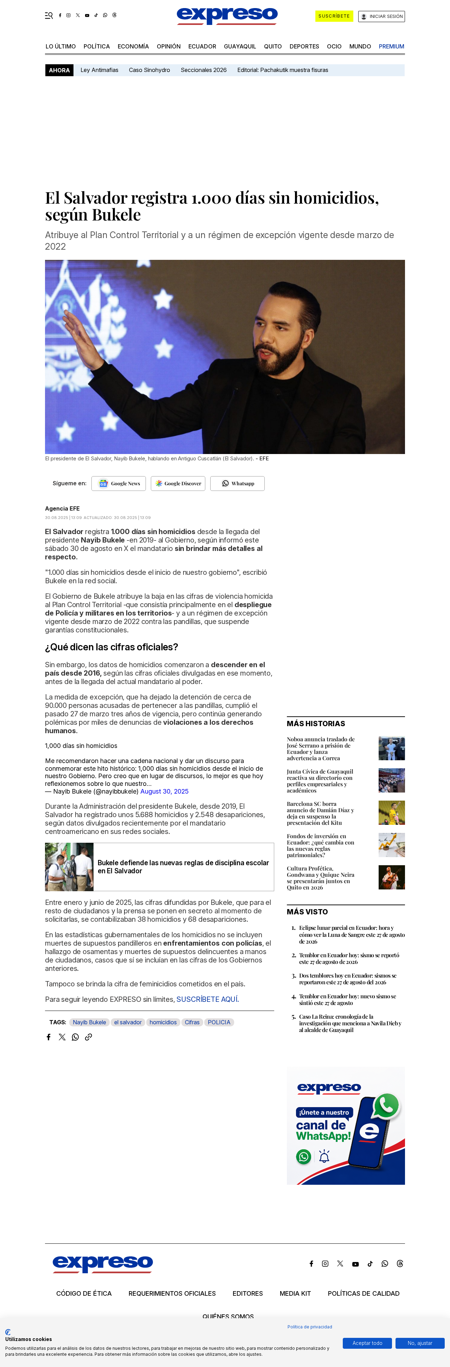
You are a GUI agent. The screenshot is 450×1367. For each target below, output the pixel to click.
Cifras (192, 1022)
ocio (334, 46)
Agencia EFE (62, 508)
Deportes (304, 46)
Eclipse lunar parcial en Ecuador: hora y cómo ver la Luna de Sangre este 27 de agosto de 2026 (352, 934)
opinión (169, 46)
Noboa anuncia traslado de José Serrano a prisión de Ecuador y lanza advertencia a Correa (321, 748)
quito (273, 46)
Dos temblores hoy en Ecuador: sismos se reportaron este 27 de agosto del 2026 (348, 979)
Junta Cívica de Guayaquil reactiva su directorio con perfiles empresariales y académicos (320, 781)
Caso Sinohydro (149, 69)
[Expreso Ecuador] (103, 1271)
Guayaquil (240, 46)
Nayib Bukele (89, 1022)
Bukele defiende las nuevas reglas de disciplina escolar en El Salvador (183, 867)
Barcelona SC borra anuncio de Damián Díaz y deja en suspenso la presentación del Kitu (320, 813)
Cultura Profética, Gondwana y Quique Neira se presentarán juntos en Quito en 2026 (320, 878)
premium (391, 46)
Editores (248, 1293)
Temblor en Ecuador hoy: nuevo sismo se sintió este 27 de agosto (347, 999)
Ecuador (202, 46)
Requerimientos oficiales (172, 1293)
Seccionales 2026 (204, 69)
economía (133, 46)
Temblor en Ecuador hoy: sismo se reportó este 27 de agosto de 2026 (349, 958)
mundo (360, 46)
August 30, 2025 (164, 791)
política (97, 46)
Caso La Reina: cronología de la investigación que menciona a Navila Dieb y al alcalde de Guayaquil (350, 1023)
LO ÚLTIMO (61, 46)
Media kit (295, 1293)
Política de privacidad (310, 1326)
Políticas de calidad (364, 1293)
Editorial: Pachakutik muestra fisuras (283, 69)
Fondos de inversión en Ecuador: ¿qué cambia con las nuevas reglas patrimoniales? (320, 845)
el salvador (128, 1022)
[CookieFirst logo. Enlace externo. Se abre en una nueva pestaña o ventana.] (8, 1332)
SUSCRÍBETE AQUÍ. (207, 999)
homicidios (163, 1022)
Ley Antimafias (99, 69)
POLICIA (219, 1022)
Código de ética (84, 1293)
